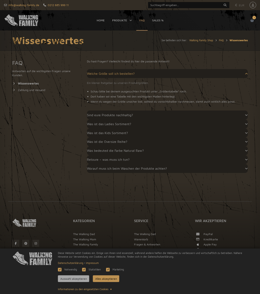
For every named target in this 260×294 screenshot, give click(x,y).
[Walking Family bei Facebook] (15, 243)
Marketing (118, 269)
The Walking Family (85, 244)
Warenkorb (141, 239)
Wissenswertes (28, 83)
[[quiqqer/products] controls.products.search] (225, 5)
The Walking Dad (84, 234)
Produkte (119, 20)
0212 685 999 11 (58, 5)
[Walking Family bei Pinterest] (25, 243)
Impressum (92, 263)
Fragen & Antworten (147, 244)
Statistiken (95, 269)
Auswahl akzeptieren (73, 278)
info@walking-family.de (24, 5)
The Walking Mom (84, 239)
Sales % (158, 20)
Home (101, 20)
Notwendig (70, 269)
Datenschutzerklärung (70, 263)
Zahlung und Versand (31, 90)
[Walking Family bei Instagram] (35, 243)
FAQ (142, 20)
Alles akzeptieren (106, 278)
